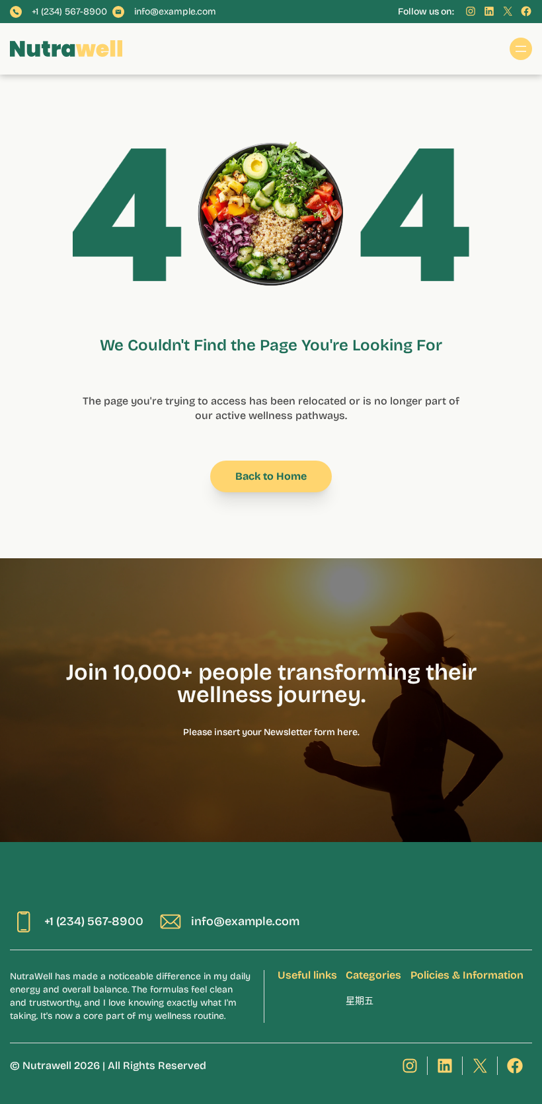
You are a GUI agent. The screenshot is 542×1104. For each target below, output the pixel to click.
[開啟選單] (521, 49)
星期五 (359, 1000)
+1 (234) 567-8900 (69, 11)
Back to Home (271, 476)
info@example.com (175, 11)
